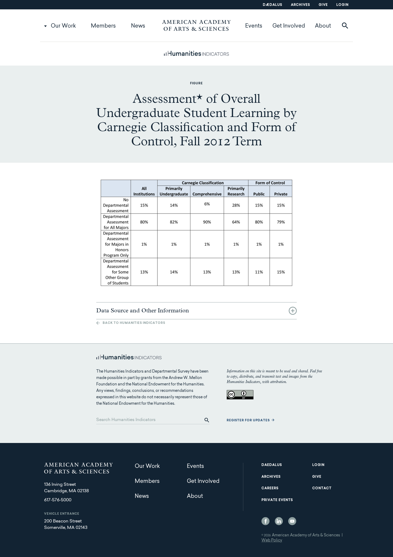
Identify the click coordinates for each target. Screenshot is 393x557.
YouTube (292, 521)
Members (103, 26)
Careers (270, 488)
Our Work (63, 26)
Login (342, 5)
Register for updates (248, 420)
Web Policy (271, 541)
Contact (322, 488)
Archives (300, 5)
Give (323, 5)
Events (253, 26)
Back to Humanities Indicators (134, 323)
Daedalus (271, 465)
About (323, 26)
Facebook (265, 521)
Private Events (277, 500)
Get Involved (288, 26)
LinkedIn (279, 521)
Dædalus (272, 5)
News (138, 26)
